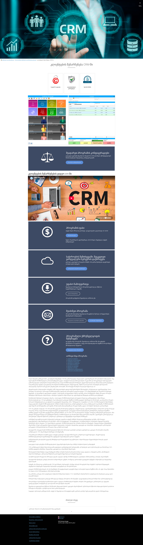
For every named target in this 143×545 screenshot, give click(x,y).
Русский (61, 518)
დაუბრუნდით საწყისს (34, 540)
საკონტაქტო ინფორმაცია (96, 320)
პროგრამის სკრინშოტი (34, 516)
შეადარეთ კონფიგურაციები (74, 162)
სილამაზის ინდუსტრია (73, 364)
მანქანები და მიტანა (72, 367)
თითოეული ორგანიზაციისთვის (75, 370)
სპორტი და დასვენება (73, 366)
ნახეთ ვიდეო (32, 522)
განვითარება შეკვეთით (35, 537)
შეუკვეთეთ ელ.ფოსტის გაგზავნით (76, 320)
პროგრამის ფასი (72, 235)
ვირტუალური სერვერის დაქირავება (76, 268)
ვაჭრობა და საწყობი (73, 358)
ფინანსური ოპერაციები (73, 361)
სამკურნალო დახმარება (74, 363)
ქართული (61, 516)
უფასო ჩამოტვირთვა (73, 293)
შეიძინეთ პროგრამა (34, 534)
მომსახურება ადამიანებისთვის (75, 369)
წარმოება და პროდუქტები (74, 360)
